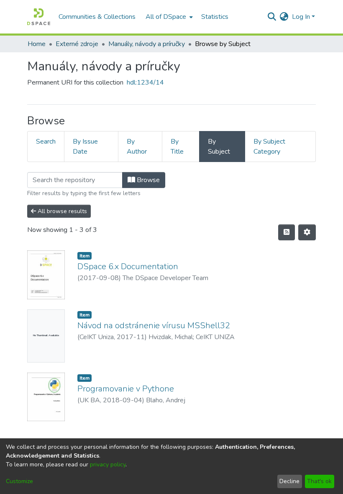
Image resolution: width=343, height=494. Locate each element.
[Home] (38, 16)
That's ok (319, 481)
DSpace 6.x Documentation (127, 266)
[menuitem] (168, 16)
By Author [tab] (137, 146)
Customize (19, 481)
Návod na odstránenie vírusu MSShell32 (153, 325)
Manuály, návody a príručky (146, 44)
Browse (147, 180)
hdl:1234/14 (145, 82)
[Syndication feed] (286, 232)
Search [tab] (46, 141)
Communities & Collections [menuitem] (97, 16)
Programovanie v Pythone (125, 388)
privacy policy (107, 464)
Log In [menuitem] (301, 16)
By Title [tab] (177, 146)
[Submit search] (272, 17)
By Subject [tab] (219, 146)
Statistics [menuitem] (214, 16)
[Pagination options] (307, 232)
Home (37, 44)
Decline (289, 481)
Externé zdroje (77, 44)
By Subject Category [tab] (269, 146)
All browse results (61, 211)
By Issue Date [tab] (85, 146)
